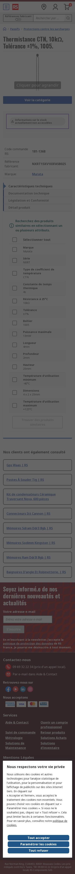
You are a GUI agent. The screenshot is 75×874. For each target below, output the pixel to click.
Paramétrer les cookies (38, 844)
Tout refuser (38, 850)
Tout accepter (39, 838)
